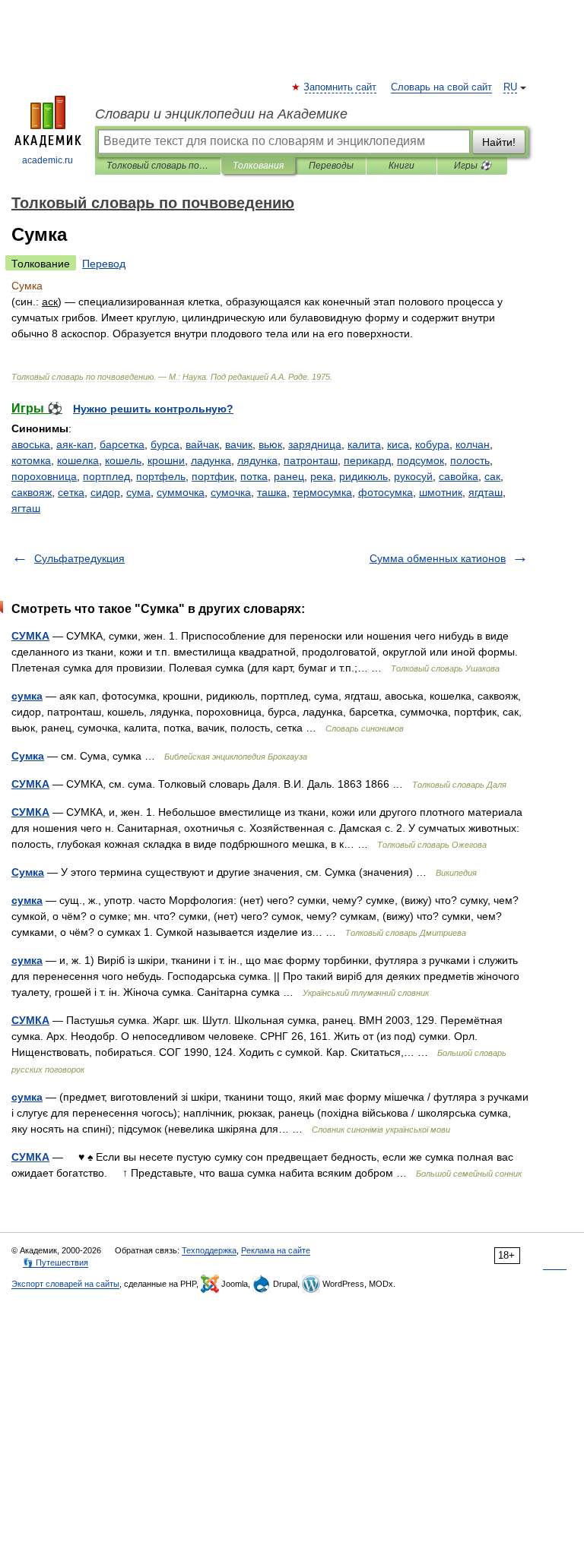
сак (492, 476)
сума (138, 492)
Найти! (499, 142)
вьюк (270, 444)
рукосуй (413, 476)
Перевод (103, 264)
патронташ (311, 460)
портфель (161, 476)
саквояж (31, 492)
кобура (432, 444)
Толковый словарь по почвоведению (157, 165)
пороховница (44, 476)
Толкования (258, 165)
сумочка (231, 492)
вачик (238, 444)
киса (398, 444)
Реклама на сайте (275, 1250)
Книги (401, 165)
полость (470, 460)
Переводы (331, 165)
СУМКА (30, 636)
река (321, 476)
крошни (166, 460)
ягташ (25, 508)
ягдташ (485, 492)
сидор (105, 492)
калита (364, 444)
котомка (31, 460)
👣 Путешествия (55, 1262)
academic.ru (47, 160)
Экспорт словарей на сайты (65, 1283)
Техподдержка (209, 1250)
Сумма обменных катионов (438, 558)
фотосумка (385, 492)
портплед (106, 476)
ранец (289, 476)
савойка (458, 476)
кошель (123, 460)
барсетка (122, 444)
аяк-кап (75, 444)
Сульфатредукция (79, 558)
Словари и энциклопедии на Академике (221, 114)
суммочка (181, 492)
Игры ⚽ (472, 165)
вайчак (202, 444)
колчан (472, 444)
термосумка (322, 492)
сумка (27, 696)
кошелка (78, 460)
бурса (165, 444)
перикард (367, 460)
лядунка (257, 460)
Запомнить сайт (340, 87)
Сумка (27, 756)
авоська (30, 444)
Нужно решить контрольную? (153, 409)
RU (510, 87)
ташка (272, 492)
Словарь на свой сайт (441, 87)
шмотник (440, 492)
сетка (71, 492)
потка (254, 476)
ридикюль (363, 476)
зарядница (314, 444)
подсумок (420, 460)
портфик (213, 476)
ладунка (211, 460)
